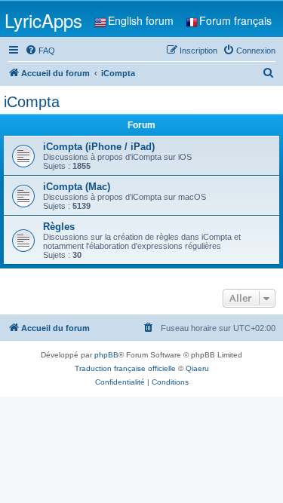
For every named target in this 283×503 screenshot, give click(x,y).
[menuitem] (40, 50)
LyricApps (43, 20)
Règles (59, 226)
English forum (141, 20)
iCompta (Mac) (76, 186)
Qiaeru (197, 368)
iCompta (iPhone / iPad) (99, 146)
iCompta (32, 102)
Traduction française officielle (125, 368)
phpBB (106, 355)
